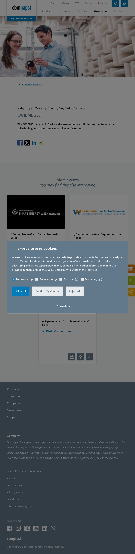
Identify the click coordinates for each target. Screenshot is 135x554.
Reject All (75, 291)
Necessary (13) (24, 279)
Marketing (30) (93, 279)
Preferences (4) (48, 279)
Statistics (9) (71, 279)
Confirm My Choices (47, 291)
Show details (64, 306)
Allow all (20, 291)
